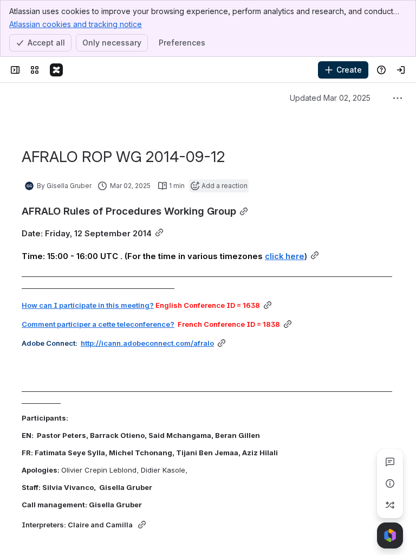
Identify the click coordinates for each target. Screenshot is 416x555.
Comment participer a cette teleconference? (98, 324)
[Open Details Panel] (390, 483)
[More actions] (397, 98)
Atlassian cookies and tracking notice (75, 24)
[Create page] (390, 505)
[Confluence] (56, 70)
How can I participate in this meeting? (88, 305)
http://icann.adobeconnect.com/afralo (147, 343)
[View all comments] (390, 461)
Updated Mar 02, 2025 (330, 97)
